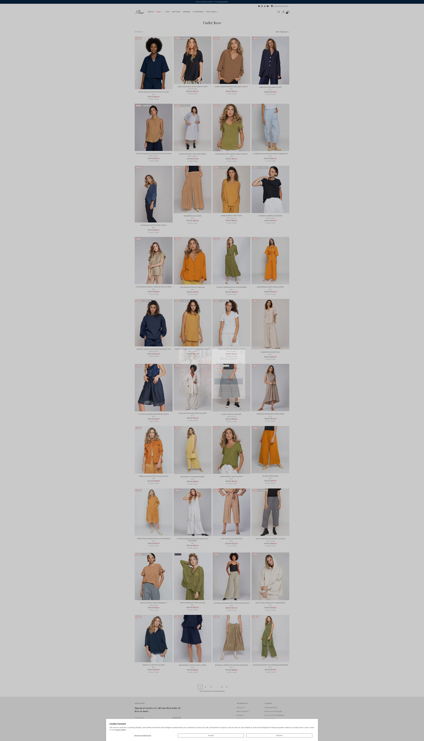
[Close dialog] (242, 348)
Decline (279, 735)
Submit (229, 378)
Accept (211, 735)
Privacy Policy (120, 730)
